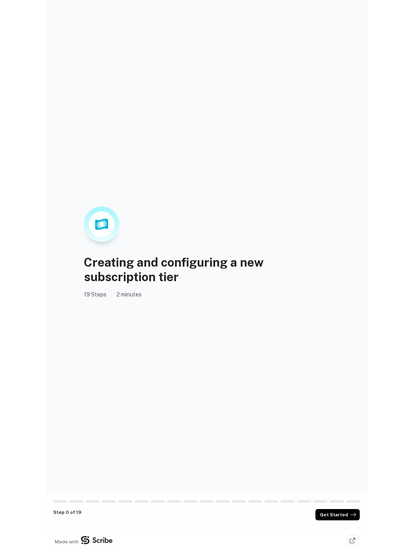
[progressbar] (60, 501)
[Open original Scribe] (352, 540)
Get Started (334, 515)
